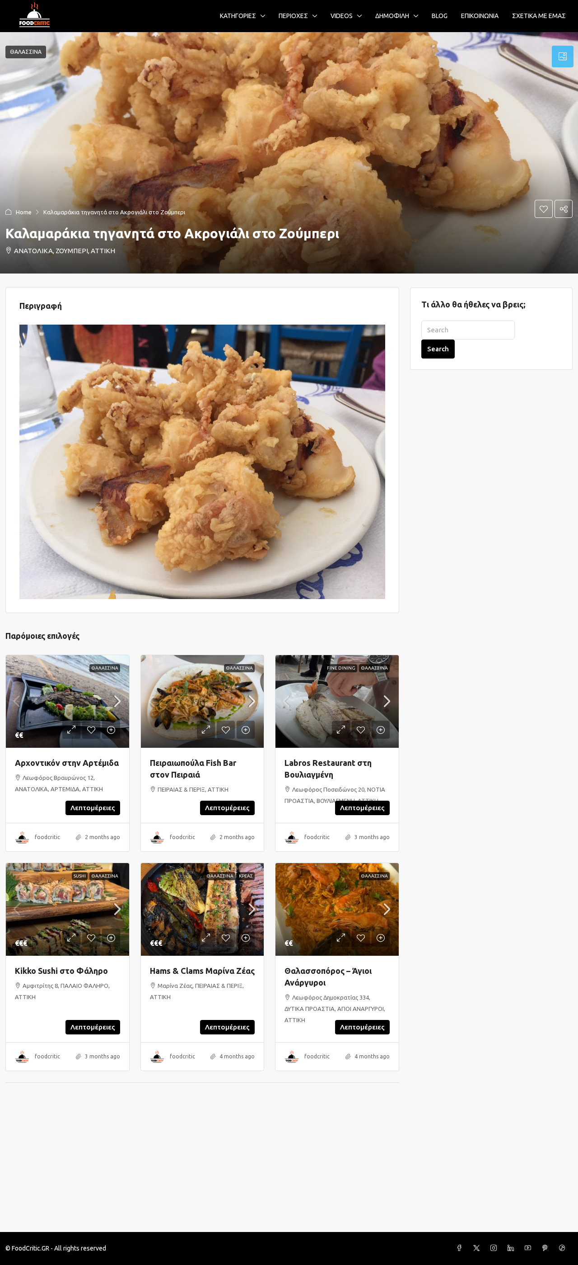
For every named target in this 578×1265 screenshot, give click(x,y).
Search (438, 349)
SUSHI (80, 875)
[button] (289, 153)
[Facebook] (461, 1248)
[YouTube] (530, 1248)
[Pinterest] (547, 1248)
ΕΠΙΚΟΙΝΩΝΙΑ (480, 15)
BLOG (439, 15)
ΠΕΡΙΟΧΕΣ (293, 15)
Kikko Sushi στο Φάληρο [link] (61, 970)
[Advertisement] (289, 1164)
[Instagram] (495, 1248)
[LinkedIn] (512, 1248)
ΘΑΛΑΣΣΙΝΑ (104, 668)
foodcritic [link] (47, 837)
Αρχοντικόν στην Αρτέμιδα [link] (67, 762)
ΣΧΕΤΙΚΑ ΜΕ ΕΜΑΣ (539, 15)
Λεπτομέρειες (92, 808)
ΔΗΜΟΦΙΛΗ (392, 15)
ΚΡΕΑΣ (246, 875)
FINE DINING (341, 668)
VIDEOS (342, 15)
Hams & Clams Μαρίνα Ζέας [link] (202, 970)
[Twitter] (478, 1248)
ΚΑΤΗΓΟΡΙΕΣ (238, 15)
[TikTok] (564, 1248)
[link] (67, 701)
